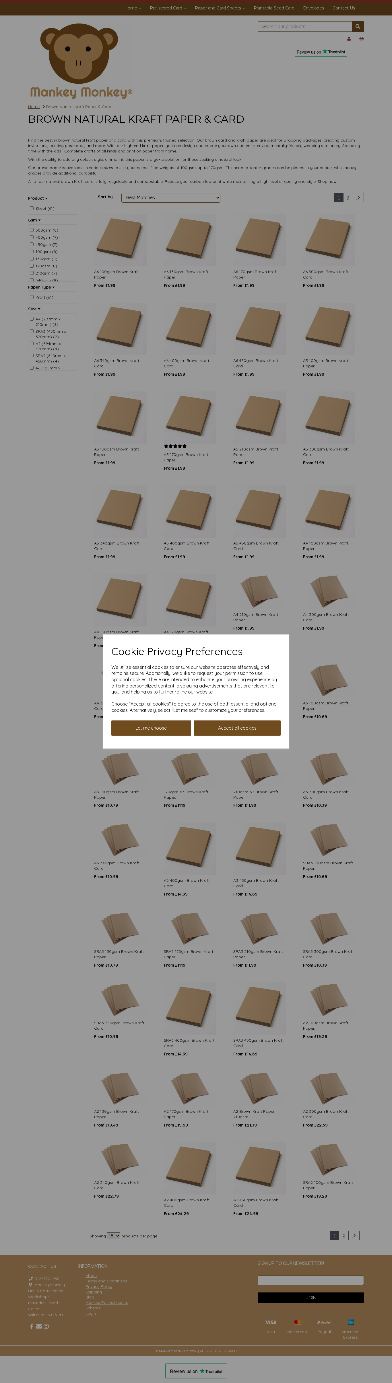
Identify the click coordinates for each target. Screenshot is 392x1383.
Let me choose (151, 728)
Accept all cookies (237, 728)
